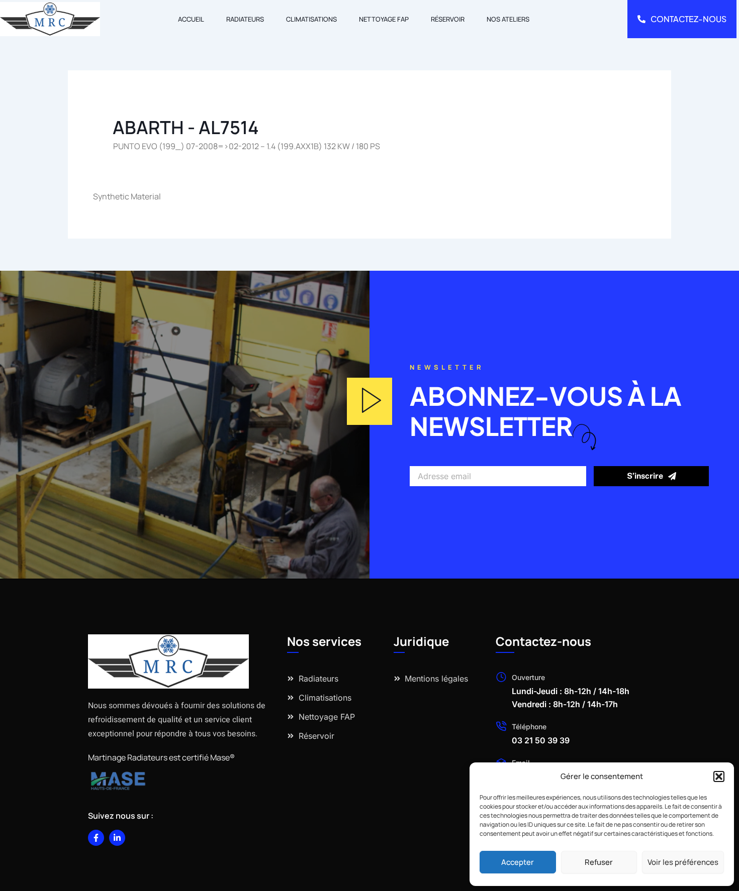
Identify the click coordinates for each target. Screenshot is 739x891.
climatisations (311, 19)
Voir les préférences (683, 862)
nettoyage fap (384, 19)
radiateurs (245, 19)
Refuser (599, 862)
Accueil (191, 19)
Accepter (517, 862)
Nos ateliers (508, 19)
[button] (719, 776)
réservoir (448, 19)
